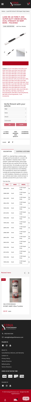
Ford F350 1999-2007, (8, 82)
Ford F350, (5, 80)
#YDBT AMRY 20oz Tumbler (13, 306)
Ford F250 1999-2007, (11, 72)
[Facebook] (13, 142)
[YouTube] (10, 345)
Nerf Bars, (8, 91)
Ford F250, (21, 68)
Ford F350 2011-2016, (14, 89)
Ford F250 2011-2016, (11, 79)
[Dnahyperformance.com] (15, 4)
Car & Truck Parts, (13, 68)
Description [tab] (7, 151)
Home (3, 11)
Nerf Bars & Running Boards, (20, 92)
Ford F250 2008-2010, (11, 75)
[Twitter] (9, 142)
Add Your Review (21, 26)
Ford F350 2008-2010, (14, 85)
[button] (15, 400)
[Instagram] (6, 345)
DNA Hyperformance (9, 304)
